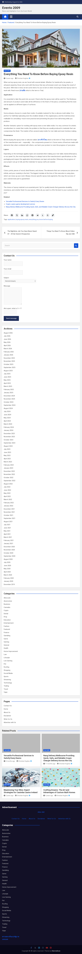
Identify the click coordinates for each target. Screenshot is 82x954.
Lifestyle (7, 658)
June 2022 (7, 490)
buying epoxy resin (22, 219)
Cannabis (7, 607)
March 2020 (8, 575)
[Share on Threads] (48, 215)
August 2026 (8, 333)
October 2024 (8, 402)
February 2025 (9, 389)
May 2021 (7, 531)
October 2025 (8, 364)
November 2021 (9, 512)
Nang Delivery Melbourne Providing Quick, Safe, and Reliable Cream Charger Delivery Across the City (40, 207)
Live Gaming (8, 661)
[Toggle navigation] (11, 16)
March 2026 (8, 349)
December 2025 (9, 358)
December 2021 (9, 509)
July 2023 (7, 449)
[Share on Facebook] (12, 215)
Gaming (6, 642)
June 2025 (7, 377)
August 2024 (8, 408)
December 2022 (9, 471)
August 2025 (8, 371)
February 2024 (9, 427)
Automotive (8, 601)
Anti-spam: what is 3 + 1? (13, 308)
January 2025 (8, 393)
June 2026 (7, 339)
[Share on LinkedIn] (22, 215)
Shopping (7, 670)
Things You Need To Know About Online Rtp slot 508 (61, 232)
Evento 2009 (11, 8)
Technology (8, 683)
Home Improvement (11, 651)
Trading (6, 686)
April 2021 (7, 534)
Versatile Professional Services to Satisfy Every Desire (25, 201)
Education (7, 620)
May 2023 (7, 455)
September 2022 (9, 481)
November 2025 (9, 361)
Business (7, 604)
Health (6, 648)
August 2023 (8, 446)
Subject (6, 278)
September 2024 (9, 405)
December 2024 (9, 396)
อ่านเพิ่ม (22, 90)
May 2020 (7, 569)
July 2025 (7, 374)
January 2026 (8, 355)
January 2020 (8, 581)
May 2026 (7, 342)
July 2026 (7, 336)
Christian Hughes (22, 78)
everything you (34, 219)
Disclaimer (7, 716)
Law (5, 654)
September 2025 (9, 367)
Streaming (7, 680)
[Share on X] (17, 215)
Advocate (7, 598)
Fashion (6, 626)
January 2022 (8, 506)
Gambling (7, 636)
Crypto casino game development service (20, 204)
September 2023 (9, 443)
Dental (6, 614)
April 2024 (7, 421)
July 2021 (7, 525)
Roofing (6, 667)
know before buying (46, 219)
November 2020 (9, 550)
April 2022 (7, 496)
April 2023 (7, 459)
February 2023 (9, 465)
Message (7, 286)
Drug (5, 617)
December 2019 (9, 584)
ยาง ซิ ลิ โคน (42, 140)
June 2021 (7, 528)
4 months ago (10, 761)
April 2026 (7, 345)
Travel (6, 689)
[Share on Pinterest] (32, 215)
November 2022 (9, 474)
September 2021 (9, 518)
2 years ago (9, 795)
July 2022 (7, 487)
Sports (6, 676)
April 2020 (7, 572)
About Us (7, 712)
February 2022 (9, 503)
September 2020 (9, 556)
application (11, 219)
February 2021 (9, 540)
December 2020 (9, 547)
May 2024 (7, 418)
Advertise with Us (10, 722)
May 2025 (7, 380)
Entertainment (9, 623)
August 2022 (8, 484)
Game (6, 639)
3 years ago (49, 795)
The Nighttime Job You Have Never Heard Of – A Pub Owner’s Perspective (22, 232)
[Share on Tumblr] (43, 215)
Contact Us (8, 706)
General (6, 645)
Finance (6, 632)
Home (6, 709)
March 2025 (8, 386)
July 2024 (7, 411)
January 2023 (8, 468)
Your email (7, 269)
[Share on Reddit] (37, 215)
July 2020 (7, 562)
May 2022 (7, 493)
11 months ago (50, 764)
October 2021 (8, 515)
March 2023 (8, 462)
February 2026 (9, 352)
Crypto (6, 610)
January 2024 (8, 430)
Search (76, 245)
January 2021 (8, 543)
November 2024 (9, 399)
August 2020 (8, 559)
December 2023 (9, 433)
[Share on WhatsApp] (27, 215)
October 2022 (8, 477)
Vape (5, 692)
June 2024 (7, 415)
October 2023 (8, 440)
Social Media (8, 673)
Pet (5, 664)
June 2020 (7, 566)
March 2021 (8, 537)
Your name (7, 260)
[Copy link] (53, 215)
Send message (11, 318)
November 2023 (9, 437)
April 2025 (7, 383)
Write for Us (8, 719)
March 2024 (8, 424)
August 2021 (8, 522)
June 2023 (7, 452)
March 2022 (8, 499)
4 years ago (9, 78)
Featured (7, 71)
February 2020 (9, 578)
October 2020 (8, 553)
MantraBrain (56, 951)
